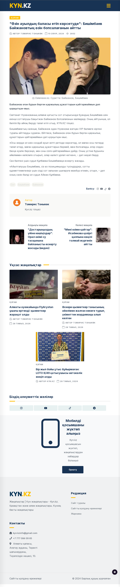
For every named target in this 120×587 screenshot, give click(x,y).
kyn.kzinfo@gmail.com (25, 533)
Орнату (73, 469)
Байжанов (38, 184)
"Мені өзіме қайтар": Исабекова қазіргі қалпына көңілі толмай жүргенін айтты (78, 237)
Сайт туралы (78, 503)
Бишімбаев (23, 184)
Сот (13, 184)
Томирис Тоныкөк (31, 33)
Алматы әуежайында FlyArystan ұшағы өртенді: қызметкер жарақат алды (31, 311)
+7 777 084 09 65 (22, 538)
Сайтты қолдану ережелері (86, 508)
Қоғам (15, 18)
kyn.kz (51, 381)
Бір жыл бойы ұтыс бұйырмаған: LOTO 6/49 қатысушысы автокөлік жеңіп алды (59, 373)
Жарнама (76, 513)
